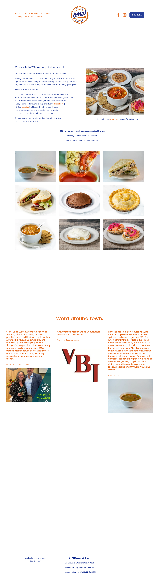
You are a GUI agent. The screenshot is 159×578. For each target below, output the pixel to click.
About (24, 13)
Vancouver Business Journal (68, 340)
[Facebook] (118, 15)
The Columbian (114, 375)
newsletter (113, 119)
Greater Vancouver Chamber (17, 364)
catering (25, 107)
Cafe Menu (34, 13)
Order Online (137, 15)
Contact (38, 16)
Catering (18, 16)
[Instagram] (125, 15)
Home (17, 13)
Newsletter (28, 16)
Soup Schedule (47, 13)
